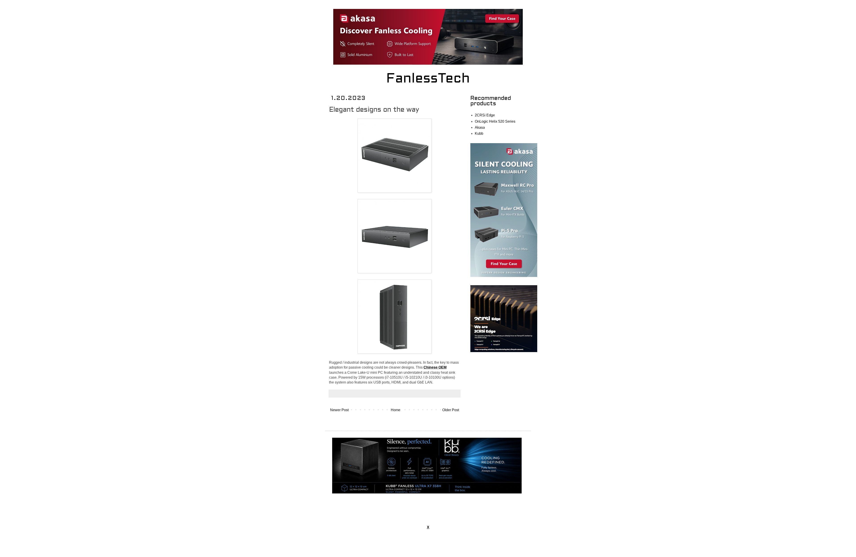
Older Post (450, 410)
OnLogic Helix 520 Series (495, 121)
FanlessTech (428, 79)
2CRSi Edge (485, 115)
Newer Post (339, 410)
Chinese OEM (435, 367)
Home (395, 410)
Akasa (480, 127)
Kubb (479, 133)
